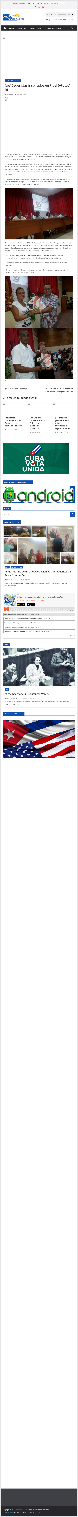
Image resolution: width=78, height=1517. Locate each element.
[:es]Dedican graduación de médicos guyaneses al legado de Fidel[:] (63, 423)
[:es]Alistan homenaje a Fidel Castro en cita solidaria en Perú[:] (14, 421)
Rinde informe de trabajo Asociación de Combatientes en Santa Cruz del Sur (38, 573)
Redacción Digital (21, 94)
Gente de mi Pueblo (16, 567)
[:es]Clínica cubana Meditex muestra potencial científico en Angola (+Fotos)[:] (57, 390)
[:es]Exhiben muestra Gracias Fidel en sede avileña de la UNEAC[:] (38, 423)
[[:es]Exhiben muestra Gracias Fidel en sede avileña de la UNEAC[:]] (39, 404)
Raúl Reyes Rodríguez (24, 579)
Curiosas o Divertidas (53, 28)
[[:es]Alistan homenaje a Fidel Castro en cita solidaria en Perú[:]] (14, 404)
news (6, 689)
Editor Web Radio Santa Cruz (26, 698)
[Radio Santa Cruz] (5, 28)
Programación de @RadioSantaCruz (60, 19)
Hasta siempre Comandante (13, 80)
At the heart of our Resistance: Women (27, 694)
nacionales (21, 28)
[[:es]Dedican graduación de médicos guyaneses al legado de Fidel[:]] (64, 404)
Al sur (11, 28)
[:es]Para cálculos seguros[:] (16, 388)
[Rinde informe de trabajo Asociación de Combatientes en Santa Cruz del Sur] (39, 545)
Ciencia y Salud (35, 28)
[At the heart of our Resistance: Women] (39, 667)
